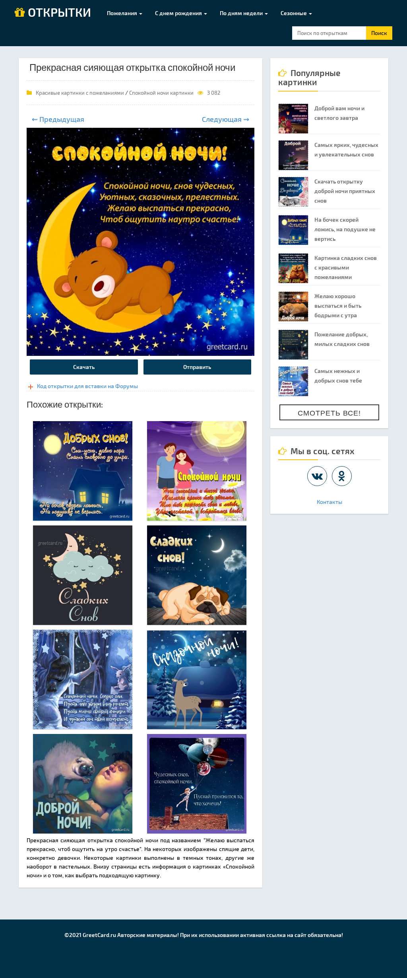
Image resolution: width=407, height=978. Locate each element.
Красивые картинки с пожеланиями (80, 93)
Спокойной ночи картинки (161, 93)
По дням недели (242, 13)
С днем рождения (179, 13)
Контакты (329, 501)
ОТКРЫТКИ (58, 12)
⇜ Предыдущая (58, 119)
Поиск (379, 32)
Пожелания (122, 13)
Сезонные (294, 13)
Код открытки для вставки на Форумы (87, 386)
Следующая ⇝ (225, 119)
